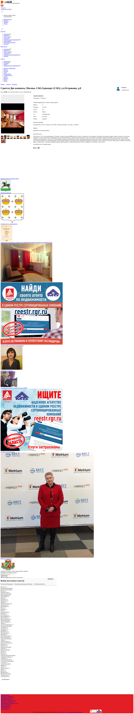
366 (10, 34)
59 (19, 65)
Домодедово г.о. (5, 596)
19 (7, 64)
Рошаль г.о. (4, 652)
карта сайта (62, 712)
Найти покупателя (5, 704)
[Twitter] (35, 148)
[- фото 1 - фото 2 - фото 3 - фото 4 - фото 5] (14, 138)
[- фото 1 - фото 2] (5, 138)
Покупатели (4, 46)
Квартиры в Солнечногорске (8, 700)
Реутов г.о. (3, 651)
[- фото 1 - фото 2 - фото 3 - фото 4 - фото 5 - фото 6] (18, 138)
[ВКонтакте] (34, 148)
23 (9, 35)
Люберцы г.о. (4, 630)
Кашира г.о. (4, 609)
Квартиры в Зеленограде (7, 697)
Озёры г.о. (3, 640)
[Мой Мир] (39, 148)
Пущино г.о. (4, 648)
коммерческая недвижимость (11, 39)
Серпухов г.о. (4, 658)
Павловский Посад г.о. (7, 643)
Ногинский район (5, 637)
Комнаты (14, 84)
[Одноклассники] (37, 148)
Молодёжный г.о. (5, 633)
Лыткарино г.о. (5, 629)
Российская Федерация (7, 584)
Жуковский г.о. (5, 601)
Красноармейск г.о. (6, 616)
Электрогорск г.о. (5, 675)
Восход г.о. (3, 591)
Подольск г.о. (4, 644)
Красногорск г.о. (5, 617)
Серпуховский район (6, 659)
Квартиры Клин (5, 695)
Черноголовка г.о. (5, 668)
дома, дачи (6, 37)
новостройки (7, 41)
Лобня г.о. (3, 623)
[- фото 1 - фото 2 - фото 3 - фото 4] (11, 138)
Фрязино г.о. (4, 665)
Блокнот (6, 22)
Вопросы (6, 20)
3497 (10, 49)
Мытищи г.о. (4, 634)
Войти (5, 23)
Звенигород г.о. (5, 605)
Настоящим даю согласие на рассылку (12, 577)
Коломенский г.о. (5, 612)
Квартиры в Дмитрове (6, 696)
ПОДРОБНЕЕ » (6, 679)
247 (10, 37)
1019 (9, 53)
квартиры (6, 34)
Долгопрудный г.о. (6, 595)
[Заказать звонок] (2, 12)
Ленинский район (5, 620)
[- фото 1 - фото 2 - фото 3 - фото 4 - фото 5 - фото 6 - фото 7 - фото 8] (24, 138)
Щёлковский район (6, 673)
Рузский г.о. (4, 654)
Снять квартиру (5, 709)
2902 (10, 52)
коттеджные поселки (9, 42)
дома (5, 64)
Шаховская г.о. (4, 672)
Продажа (3, 31)
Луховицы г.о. (4, 627)
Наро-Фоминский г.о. (6, 636)
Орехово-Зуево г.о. (5, 641)
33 (8, 44)
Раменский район (5, 650)
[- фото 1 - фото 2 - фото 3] (8, 138)
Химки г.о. (3, 666)
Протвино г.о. (4, 645)
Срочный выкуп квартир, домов (9, 703)
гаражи (6, 44)
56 (19, 54)
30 (19, 39)
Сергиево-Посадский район (8, 655)
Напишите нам (8, 19)
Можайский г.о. (5, 631)
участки (6, 38)
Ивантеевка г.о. (5, 606)
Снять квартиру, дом (6, 706)
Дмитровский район (6, 594)
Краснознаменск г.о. (6, 619)
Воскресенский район (6, 589)
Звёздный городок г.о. (6, 603)
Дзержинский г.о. (5, 592)
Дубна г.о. (3, 598)
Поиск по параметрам (9, 68)
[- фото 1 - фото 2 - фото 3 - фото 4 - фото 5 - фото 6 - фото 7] (21, 138)
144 (10, 61)
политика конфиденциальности (74, 712)
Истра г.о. (3, 608)
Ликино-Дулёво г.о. (6, 622)
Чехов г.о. (3, 669)
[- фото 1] (2, 138)
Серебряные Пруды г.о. (7, 657)
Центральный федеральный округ (24, 584)
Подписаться (4, 575)
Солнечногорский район (7, 661)
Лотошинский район (6, 626)
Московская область (40, 584)
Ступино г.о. (4, 662)
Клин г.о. (3, 610)
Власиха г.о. (4, 587)
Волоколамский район (6, 588)
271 (9, 50)
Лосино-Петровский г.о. (7, 624)
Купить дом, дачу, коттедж (8, 702)
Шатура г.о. (4, 671)
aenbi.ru (3, 84)
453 (9, 38)
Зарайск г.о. (4, 602)
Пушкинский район (6, 647)
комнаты (6, 35)
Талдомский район (6, 664)
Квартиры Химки (5, 707)
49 (9, 63)
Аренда (3, 59)
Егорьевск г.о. (4, 599)
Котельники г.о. (5, 615)
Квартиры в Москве (6, 699)
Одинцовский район (6, 638)
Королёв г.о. (4, 613)
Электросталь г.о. (5, 676)
